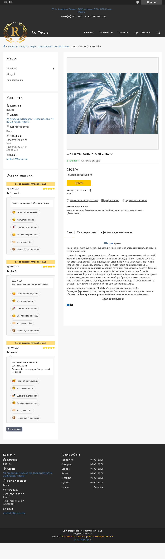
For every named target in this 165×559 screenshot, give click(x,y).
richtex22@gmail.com (17, 159)
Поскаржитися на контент (73, 537)
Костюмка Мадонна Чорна (25, 362)
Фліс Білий (17, 281)
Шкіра (33, 46)
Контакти (122, 32)
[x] (71, 305)
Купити (79, 183)
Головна (88, 32)
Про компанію (142, 32)
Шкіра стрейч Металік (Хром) (53, 46)
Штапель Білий (19, 366)
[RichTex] (15, 32)
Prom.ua (98, 531)
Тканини (104, 32)
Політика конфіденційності (100, 537)
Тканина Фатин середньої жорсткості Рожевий (31, 370)
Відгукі (10, 74)
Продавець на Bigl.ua (82, 534)
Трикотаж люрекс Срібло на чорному (30, 203)
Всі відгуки (14, 429)
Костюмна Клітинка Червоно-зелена (30, 284)
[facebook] (68, 305)
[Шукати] (158, 32)
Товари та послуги (17, 46)
